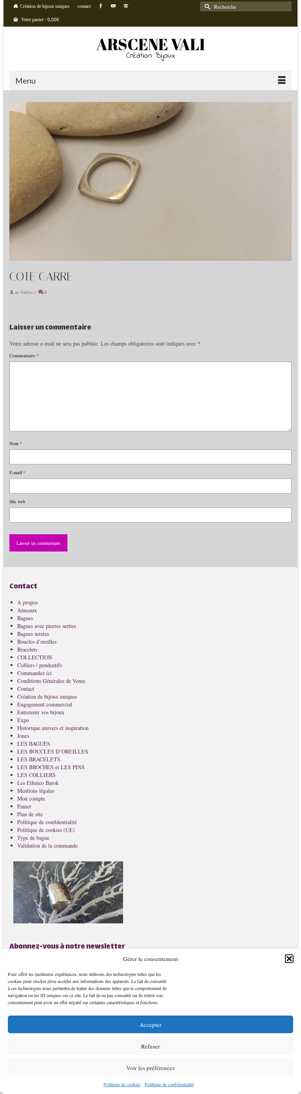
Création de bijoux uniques (47, 696)
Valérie (26, 292)
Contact (25, 688)
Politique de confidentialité (169, 1084)
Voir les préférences (150, 1068)
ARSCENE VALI (150, 44)
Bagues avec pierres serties (46, 626)
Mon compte (31, 798)
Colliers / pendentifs (39, 665)
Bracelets (27, 649)
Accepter (150, 1024)
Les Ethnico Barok (38, 782)
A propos (27, 602)
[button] (289, 959)
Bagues (25, 618)
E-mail (17, 473)
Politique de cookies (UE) (46, 830)
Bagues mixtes (33, 633)
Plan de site (30, 814)
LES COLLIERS (36, 775)
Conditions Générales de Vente (51, 680)
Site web (17, 502)
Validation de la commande (47, 845)
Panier (24, 806)
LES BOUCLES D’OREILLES (52, 751)
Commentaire (24, 356)
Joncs (23, 735)
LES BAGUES (33, 743)
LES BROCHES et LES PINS (51, 767)
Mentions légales (35, 790)
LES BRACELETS (38, 759)
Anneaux (27, 610)
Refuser (150, 1046)
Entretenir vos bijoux (40, 712)
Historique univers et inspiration (53, 728)
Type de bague (33, 837)
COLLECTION (34, 657)
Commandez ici (34, 673)
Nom (15, 444)
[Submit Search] (206, 6)
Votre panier (39, 20)
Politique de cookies (122, 1084)
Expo (23, 720)
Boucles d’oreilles (36, 641)
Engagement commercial (44, 704)
